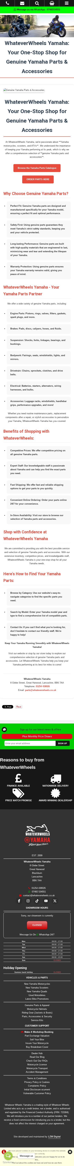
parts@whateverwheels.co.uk (40, 690)
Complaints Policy (37, 1085)
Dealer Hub (37, 1053)
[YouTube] (46, 900)
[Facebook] (19, 900)
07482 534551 (38, 891)
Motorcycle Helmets (37, 1009)
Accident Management (37, 1072)
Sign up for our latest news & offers (40, 729)
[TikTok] (37, 900)
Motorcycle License (37, 1064)
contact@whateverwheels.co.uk (38, 895)
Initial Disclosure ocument (37, 1089)
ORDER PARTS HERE (38, 179)
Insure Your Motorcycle (37, 1043)
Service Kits (37, 1020)
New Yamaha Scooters (37, 987)
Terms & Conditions (37, 1078)
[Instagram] (28, 900)
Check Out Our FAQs (37, 1060)
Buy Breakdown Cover (37, 1047)
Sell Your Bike (37, 1039)
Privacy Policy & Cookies (37, 1082)
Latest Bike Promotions (37, 999)
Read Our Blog (37, 1057)
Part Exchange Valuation (37, 1035)
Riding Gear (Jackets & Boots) (37, 1012)
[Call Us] (7, 4)
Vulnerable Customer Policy (37, 1093)
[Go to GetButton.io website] (8, 1162)
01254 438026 (43, 686)
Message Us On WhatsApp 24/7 (37, 934)
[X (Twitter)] (54, 900)
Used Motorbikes (37, 995)
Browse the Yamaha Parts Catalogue (37, 168)
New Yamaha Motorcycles (37, 984)
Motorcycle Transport (37, 1068)
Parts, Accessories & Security (37, 1016)
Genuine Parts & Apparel (37, 1005)
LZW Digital (54, 1136)
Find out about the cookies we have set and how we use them (37, 1163)
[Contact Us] (22, 4)
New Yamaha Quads (37, 991)
